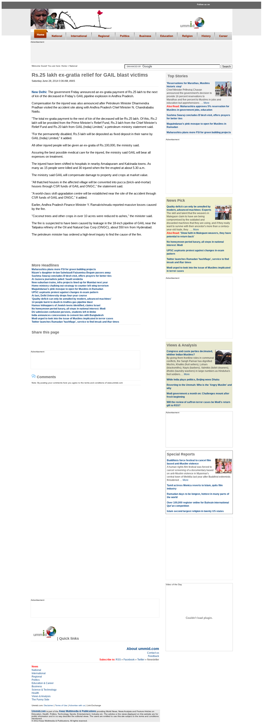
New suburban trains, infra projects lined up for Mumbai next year (70, 282)
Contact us (153, 652)
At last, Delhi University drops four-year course (59, 295)
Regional (37, 676)
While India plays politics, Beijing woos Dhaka (193, 379)
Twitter (141, 659)
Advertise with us (77, 705)
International (39, 673)
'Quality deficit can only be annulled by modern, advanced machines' (71, 298)
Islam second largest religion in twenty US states (195, 511)
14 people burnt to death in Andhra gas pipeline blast (62, 302)
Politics (36, 679)
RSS (118, 659)
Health (35, 693)
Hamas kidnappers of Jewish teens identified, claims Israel (66, 305)
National (36, 670)
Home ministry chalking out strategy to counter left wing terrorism (70, 285)
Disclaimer (48, 705)
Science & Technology (44, 689)
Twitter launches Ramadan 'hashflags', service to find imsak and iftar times (75, 321)
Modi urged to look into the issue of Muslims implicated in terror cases (72, 318)
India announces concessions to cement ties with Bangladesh (68, 315)
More (206, 102)
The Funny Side (40, 699)
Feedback (153, 656)
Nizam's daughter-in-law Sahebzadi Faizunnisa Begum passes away (71, 272)
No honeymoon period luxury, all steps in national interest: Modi (68, 308)
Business (37, 686)
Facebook (129, 659)
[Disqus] (94, 436)
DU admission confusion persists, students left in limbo (64, 312)
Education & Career (43, 683)
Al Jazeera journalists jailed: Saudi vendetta (57, 279)
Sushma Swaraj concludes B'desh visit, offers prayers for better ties (72, 275)
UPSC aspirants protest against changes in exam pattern (65, 292)
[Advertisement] (131, 52)
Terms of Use (61, 705)
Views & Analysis (41, 696)
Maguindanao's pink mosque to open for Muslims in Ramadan (67, 289)
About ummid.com (143, 649)
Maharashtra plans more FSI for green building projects (64, 269)
